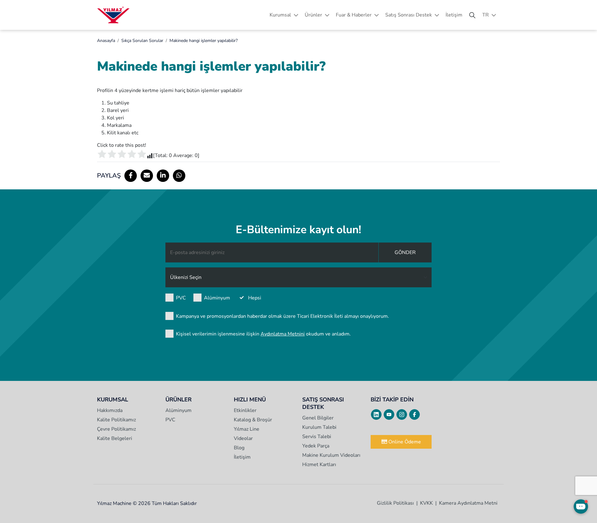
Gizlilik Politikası (395, 503)
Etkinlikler (245, 410)
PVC (181, 297)
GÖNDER (405, 252)
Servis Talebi (316, 436)
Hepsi (254, 297)
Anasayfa (106, 41)
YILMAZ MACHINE (113, 15)
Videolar (243, 438)
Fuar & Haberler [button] (354, 15)
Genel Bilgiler (318, 417)
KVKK (426, 503)
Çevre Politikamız (116, 429)
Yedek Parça (315, 445)
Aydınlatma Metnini (283, 334)
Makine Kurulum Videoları (331, 455)
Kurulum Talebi (319, 427)
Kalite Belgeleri (114, 438)
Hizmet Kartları (319, 464)
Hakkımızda (110, 410)
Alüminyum (217, 297)
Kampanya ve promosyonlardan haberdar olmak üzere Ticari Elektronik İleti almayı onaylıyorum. (282, 316)
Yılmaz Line (246, 429)
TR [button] (485, 15)
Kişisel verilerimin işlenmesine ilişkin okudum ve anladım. (263, 334)
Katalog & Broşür (253, 419)
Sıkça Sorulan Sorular (142, 41)
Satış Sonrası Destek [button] (408, 15)
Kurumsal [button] (280, 15)
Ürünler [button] (313, 15)
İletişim (454, 15)
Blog (239, 447)
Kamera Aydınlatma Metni (468, 503)
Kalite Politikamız (116, 419)
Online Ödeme (404, 441)
